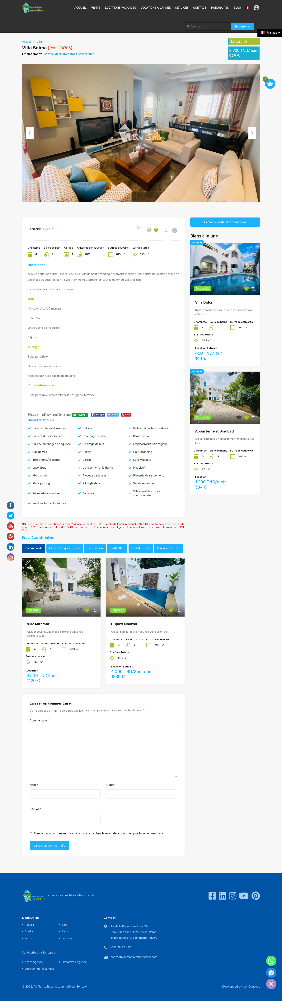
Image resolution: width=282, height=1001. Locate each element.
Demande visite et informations (225, 222)
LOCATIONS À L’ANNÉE (156, 7)
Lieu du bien (117, 548)
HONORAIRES (220, 7)
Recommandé (33, 548)
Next (252, 133)
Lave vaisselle (142, 459)
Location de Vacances (39, 968)
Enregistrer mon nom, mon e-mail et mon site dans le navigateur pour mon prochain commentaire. (99, 833)
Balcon (87, 428)
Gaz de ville (39, 452)
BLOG (237, 7)
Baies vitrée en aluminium (49, 428)
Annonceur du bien (168, 548)
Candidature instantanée (38, 952)
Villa (39, 41)
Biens (65, 931)
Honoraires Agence (74, 962)
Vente (28, 938)
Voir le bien (61, 604)
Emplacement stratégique (150, 444)
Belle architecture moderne (151, 428)
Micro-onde (40, 475)
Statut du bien (140, 548)
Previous (30, 133)
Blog (65, 924)
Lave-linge (39, 467)
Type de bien (95, 548)
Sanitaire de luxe (144, 483)
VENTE (95, 7)
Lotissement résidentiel (98, 467)
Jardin (87, 459)
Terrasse (88, 493)
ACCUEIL (80, 7)
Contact (30, 931)
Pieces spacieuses (95, 475)
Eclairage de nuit (93, 444)
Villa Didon (204, 302)
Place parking (41, 483)
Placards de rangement (148, 475)
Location (67, 938)
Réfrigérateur (91, 483)
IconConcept (251, 986)
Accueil (26, 41)
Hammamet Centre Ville (77, 54)
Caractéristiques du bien (64, 548)
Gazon (87, 452)
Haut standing (142, 452)
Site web (35, 809)
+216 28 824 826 (121, 947)
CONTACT (199, 7)
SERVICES (182, 7)
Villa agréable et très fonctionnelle (146, 493)
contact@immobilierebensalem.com (133, 957)
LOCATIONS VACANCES (120, 7)
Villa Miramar (38, 624)
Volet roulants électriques (49, 503)
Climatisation (142, 436)
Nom (34, 785)
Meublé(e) (139, 467)
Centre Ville (52, 54)
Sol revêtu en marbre (46, 493)
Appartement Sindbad (214, 431)
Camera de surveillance (47, 436)
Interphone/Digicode (46, 459)
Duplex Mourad (124, 624)
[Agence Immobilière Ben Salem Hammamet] (33, 11)
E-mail (111, 785)
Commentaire (40, 720)
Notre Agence (34, 962)
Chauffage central (94, 436)
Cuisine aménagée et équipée (51, 444)
